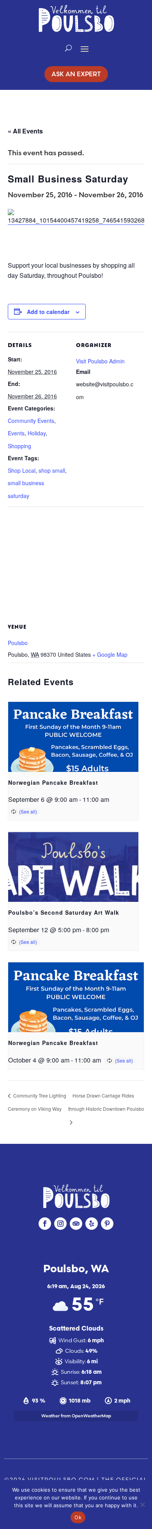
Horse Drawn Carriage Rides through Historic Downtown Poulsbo (106, 1102)
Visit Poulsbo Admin (100, 361)
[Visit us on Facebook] (45, 1223)
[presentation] (73, 751)
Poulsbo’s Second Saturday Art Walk (63, 912)
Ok (77, 1517)
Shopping (19, 446)
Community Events (31, 420)
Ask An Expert (76, 74)
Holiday (37, 433)
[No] (142, 1504)
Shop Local (21, 470)
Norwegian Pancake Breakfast (53, 782)
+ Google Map (109, 654)
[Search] (68, 48)
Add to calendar (48, 312)
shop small (52, 470)
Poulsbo (18, 643)
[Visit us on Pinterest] (107, 1223)
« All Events (25, 130)
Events (16, 433)
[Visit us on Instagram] (60, 1223)
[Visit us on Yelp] (91, 1223)
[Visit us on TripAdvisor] (76, 1223)
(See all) (28, 811)
